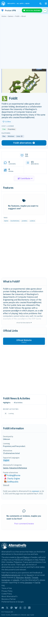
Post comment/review (24, 523)
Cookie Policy (6, 594)
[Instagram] (25, 608)
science (32, 221)
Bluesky (28, 577)
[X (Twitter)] (7, 608)
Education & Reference (18, 468)
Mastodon (20, 577)
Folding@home (13, 475)
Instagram (5, 580)
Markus (26, 557)
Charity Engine (13, 478)
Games (5, 468)
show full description (24, 322)
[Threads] (20, 608)
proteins (24, 221)
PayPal (37, 582)
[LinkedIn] (29, 608)
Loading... (11, 413)
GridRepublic (12, 481)
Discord (29, 575)
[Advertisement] (24, 43)
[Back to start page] (3, 3)
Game (6, 221)
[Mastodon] (11, 608)
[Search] (40, 3)
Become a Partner (8, 599)
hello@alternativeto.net (11, 575)
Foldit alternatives (22, 142)
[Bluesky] (16, 608)
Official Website (24, 341)
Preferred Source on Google (12, 602)
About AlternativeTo (9, 596)
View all (6, 485)
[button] (7, 121)
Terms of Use (6, 588)
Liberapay (28, 582)
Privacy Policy (6, 591)
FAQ (3, 585)
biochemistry (15, 221)
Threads (35, 577)
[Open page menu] (46, 3)
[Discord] (2, 608)
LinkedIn (16, 580)
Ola (18, 557)
